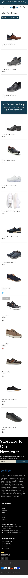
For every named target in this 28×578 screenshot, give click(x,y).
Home (3, 508)
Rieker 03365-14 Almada (8, 262)
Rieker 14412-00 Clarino (8, 134)
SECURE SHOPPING (6, 543)
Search (4, 506)
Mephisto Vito (6, 372)
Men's (3, 512)
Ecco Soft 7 (5, 316)
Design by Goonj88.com (7, 563)
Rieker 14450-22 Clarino (8, 44)
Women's (4, 510)
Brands (4, 515)
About (3, 517)
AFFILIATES (4, 546)
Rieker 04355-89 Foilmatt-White (11, 211)
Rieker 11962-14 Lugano (8, 160)
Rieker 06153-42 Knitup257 (9, 185)
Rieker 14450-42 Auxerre (9, 69)
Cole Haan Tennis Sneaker (9, 427)
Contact (4, 519)
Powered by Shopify (15, 572)
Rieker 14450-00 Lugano (9, 95)
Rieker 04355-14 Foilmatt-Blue (10, 237)
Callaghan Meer (6, 288)
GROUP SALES (5, 548)
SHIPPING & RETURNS (7, 541)
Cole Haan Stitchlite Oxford (9, 399)
